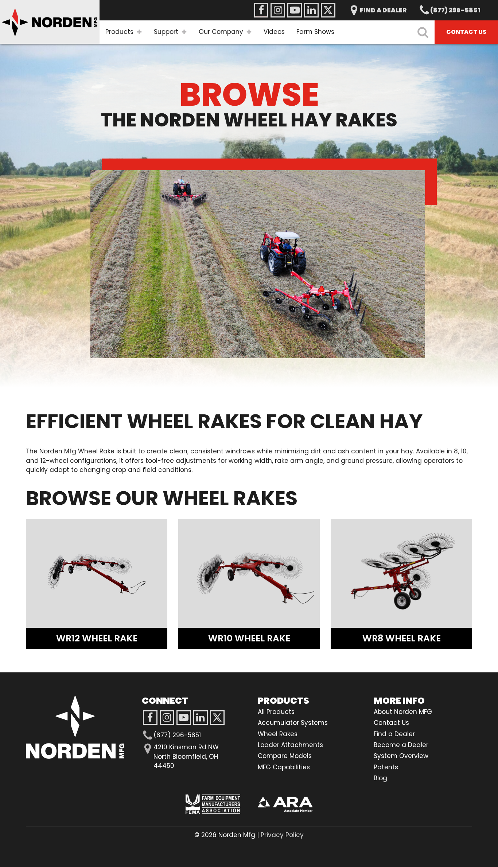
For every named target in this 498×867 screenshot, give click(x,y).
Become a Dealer (401, 745)
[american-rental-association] (285, 804)
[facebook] (150, 717)
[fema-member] (213, 804)
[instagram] (183, 717)
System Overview (401, 755)
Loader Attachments (290, 745)
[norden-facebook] (261, 10)
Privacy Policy (282, 835)
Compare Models (285, 755)
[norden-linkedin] (311, 10)
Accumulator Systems (293, 722)
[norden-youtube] (294, 10)
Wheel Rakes (277, 734)
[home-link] (75, 727)
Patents (386, 767)
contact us (466, 32)
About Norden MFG (403, 711)
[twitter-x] (217, 717)
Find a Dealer (394, 734)
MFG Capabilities (284, 767)
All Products (276, 711)
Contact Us (391, 722)
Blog (380, 778)
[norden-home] (50, 21)
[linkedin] (200, 717)
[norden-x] (328, 10)
